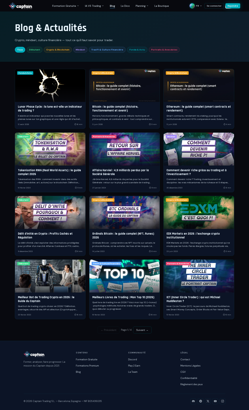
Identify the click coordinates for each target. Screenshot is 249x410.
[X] (208, 401)
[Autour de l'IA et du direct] (102, 5)
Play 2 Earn (134, 365)
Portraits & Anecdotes (164, 49)
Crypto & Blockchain (57, 49)
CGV (183, 371)
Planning (141, 5)
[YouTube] (215, 401)
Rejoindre (233, 5)
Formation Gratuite (64, 5)
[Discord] (193, 401)
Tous (20, 49)
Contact (185, 359)
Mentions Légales (190, 365)
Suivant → (142, 330)
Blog (112, 5)
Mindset (80, 49)
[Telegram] (200, 401)
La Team (132, 371)
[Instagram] (222, 401)
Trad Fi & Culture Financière (107, 49)
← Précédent (108, 330)
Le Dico (125, 5)
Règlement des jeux (191, 384)
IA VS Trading (93, 5)
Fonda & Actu (137, 49)
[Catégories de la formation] (78, 5)
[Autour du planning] (147, 5)
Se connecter (214, 5)
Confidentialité (188, 378)
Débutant (34, 49)
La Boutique (161, 5)
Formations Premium (87, 365)
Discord (132, 359)
